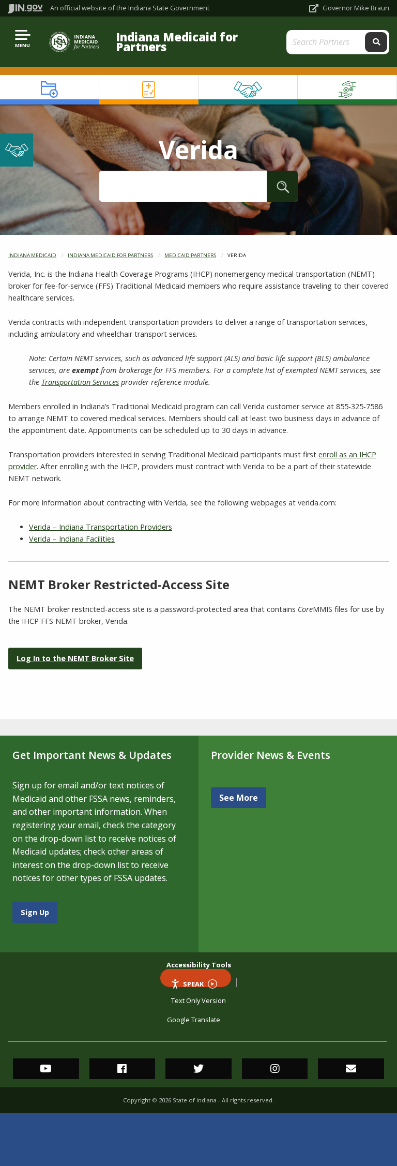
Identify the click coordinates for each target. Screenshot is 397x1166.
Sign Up (35, 912)
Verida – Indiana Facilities (72, 539)
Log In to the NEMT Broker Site (75, 658)
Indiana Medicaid (32, 255)
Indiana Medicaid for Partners (177, 42)
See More (238, 797)
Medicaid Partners (190, 255)
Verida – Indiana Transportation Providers (100, 527)
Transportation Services (80, 382)
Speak (193, 983)
